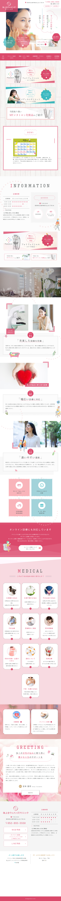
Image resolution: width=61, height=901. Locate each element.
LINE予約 (55, 6)
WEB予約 (47, 6)
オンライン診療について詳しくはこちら (30, 548)
